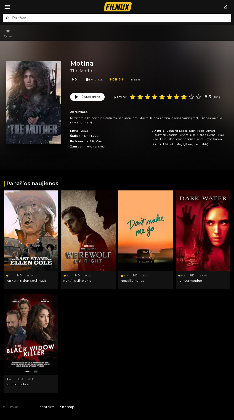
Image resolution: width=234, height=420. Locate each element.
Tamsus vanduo (190, 280)
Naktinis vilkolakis (77, 280)
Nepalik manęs (132, 280)
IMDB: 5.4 (116, 79)
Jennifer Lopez (177, 130)
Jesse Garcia (213, 139)
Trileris (87, 146)
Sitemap (67, 407)
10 (198, 97)
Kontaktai (47, 407)
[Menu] (7, 6)
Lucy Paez (196, 130)
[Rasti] (7, 18)
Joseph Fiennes (177, 134)
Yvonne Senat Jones (190, 139)
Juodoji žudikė (17, 384)
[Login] (226, 7)
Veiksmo (98, 146)
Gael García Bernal (203, 134)
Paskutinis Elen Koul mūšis (26, 280)
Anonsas (97, 79)
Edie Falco (167, 139)
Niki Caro (96, 141)
